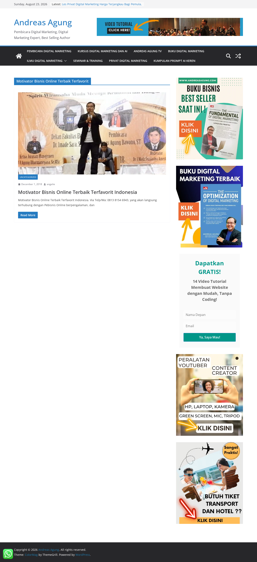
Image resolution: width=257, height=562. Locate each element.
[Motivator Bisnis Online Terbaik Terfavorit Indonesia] (92, 133)
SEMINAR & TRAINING (88, 61)
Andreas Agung (43, 22)
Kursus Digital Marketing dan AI (102, 51)
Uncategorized (28, 177)
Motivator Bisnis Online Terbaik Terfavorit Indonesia (77, 192)
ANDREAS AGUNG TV (148, 51)
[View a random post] (238, 56)
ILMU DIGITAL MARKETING (44, 61)
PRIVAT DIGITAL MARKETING (128, 61)
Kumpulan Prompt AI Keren (174, 61)
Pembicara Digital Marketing (49, 51)
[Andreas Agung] (19, 56)
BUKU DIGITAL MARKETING (186, 51)
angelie (51, 184)
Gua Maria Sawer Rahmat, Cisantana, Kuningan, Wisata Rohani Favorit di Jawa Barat (99, 6)
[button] (64, 61)
